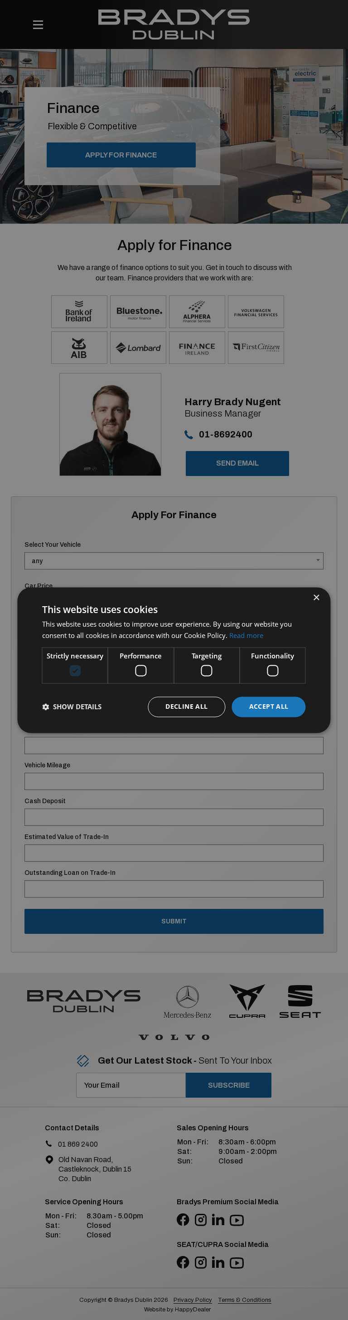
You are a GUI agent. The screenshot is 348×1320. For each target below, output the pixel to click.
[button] (72, 707)
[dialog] (174, 660)
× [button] (316, 597)
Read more (246, 635)
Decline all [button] (186, 706)
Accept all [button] (269, 706)
